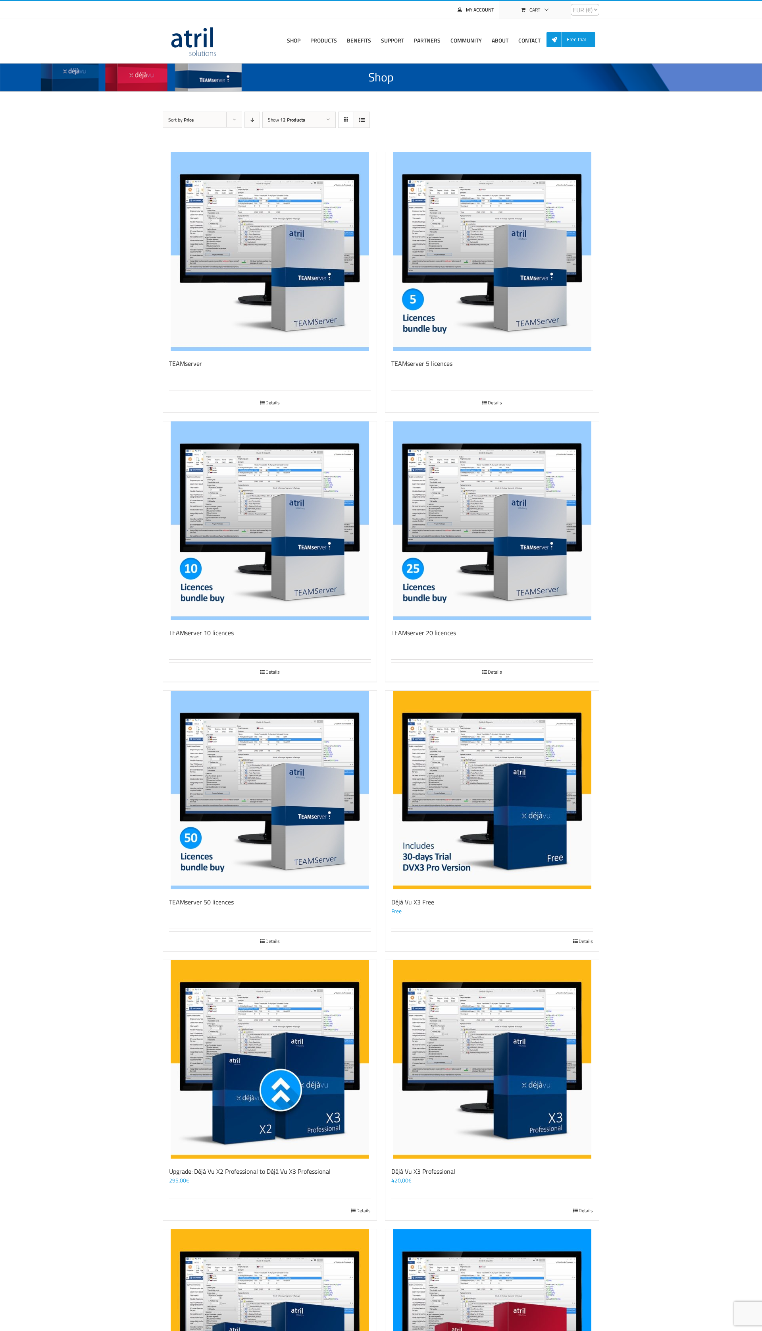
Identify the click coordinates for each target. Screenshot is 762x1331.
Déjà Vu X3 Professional (423, 1171)
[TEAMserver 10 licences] (270, 520)
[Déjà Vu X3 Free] (492, 790)
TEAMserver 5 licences (421, 363)
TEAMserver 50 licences (201, 902)
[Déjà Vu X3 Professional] (492, 1059)
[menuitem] (573, 40)
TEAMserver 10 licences (201, 632)
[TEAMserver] (270, 251)
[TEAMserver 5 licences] (492, 251)
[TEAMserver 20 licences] (492, 520)
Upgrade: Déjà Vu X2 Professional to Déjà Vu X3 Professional (250, 1171)
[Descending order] (252, 120)
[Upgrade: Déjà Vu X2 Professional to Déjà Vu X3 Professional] (270, 1059)
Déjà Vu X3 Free (412, 902)
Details (273, 402)
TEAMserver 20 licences (423, 632)
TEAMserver (185, 363)
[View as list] (361, 119)
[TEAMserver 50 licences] (270, 790)
